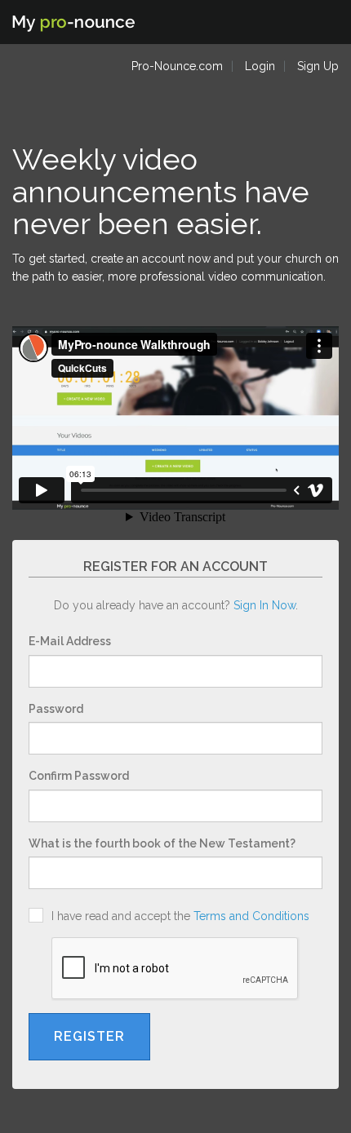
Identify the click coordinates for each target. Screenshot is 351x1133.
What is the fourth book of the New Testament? (162, 843)
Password (56, 708)
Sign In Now (264, 605)
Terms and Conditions (251, 916)
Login (260, 66)
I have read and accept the (177, 916)
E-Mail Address (70, 641)
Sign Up (318, 66)
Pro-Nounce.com (177, 66)
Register (89, 1036)
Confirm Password (79, 775)
